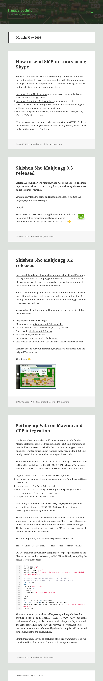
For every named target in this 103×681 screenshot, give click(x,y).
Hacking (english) (40, 144)
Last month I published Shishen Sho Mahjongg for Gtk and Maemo (49, 274)
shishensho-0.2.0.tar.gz (40, 331)
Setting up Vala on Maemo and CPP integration (49, 428)
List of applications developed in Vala (64, 341)
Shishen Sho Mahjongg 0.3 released (44, 170)
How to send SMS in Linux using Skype (51, 64)
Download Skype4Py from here (31, 94)
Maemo (52, 236)
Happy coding (20, 10)
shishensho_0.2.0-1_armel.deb (48, 324)
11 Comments (57, 144)
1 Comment (64, 402)
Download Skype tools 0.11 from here (35, 101)
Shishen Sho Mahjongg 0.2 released (44, 262)
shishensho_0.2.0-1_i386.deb (54, 327)
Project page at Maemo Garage (31, 320)
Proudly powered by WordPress (29, 675)
